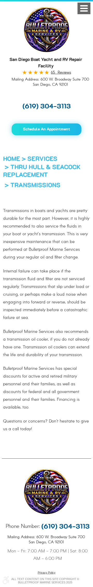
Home (11, 159)
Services (42, 159)
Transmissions (35, 185)
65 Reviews (61, 72)
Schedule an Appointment (46, 129)
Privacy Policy (47, 572)
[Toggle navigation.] (84, 8)
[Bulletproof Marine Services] (46, 29)
